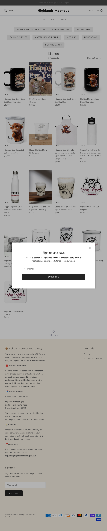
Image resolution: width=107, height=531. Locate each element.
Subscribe (53, 277)
